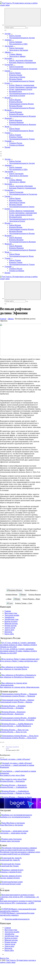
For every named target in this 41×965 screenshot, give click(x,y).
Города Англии (15, 36)
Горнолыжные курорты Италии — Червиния (17, 696)
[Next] (3, 742)
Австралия (9, 46)
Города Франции (15, 120)
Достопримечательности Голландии (23, 69)
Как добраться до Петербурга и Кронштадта (17, 677)
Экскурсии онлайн (12, 615)
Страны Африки (15, 54)
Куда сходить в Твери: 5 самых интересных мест (19, 661)
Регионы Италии (15, 106)
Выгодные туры (11, 613)
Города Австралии (16, 48)
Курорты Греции (15, 75)
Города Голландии (16, 67)
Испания (8, 110)
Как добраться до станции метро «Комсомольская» (20, 687)
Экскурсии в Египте (17, 95)
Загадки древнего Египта (10, 878)
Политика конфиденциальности (17, 919)
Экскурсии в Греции (17, 77)
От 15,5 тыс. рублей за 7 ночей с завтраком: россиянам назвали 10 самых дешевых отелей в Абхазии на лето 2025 (18, 651)
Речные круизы (11, 626)
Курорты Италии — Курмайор (12, 708)
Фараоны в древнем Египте (11, 872)
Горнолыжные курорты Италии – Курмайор (17, 720)
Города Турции (15, 135)
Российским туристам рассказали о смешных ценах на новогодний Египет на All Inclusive (20, 853)
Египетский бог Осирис (9, 866)
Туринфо (8, 141)
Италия (7, 98)
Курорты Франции (16, 122)
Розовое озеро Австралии (10, 841)
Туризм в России (15, 143)
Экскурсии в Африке (17, 56)
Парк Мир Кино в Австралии (11, 825)
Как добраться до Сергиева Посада (13, 669)
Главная (8, 611)
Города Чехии (14, 129)
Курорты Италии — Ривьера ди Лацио (15, 793)
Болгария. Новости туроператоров (22, 62)
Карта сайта (9, 634)
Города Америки (15, 42)
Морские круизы (11, 623)
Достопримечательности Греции (21, 81)
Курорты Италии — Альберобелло (13, 787)
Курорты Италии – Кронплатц (12, 714)
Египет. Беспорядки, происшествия (23, 87)
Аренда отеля (10, 628)
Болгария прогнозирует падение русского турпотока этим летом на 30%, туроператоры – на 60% (20, 902)
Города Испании (15, 112)
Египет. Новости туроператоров (21, 85)
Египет (7, 83)
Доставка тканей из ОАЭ (12, 750)
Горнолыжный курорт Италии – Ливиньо (16, 702)
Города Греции (15, 73)
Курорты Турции (15, 137)
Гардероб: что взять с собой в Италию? (15, 759)
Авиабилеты (9, 617)
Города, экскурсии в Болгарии (21, 60)
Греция (7, 71)
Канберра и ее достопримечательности (15, 817)
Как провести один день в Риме (12, 775)
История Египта (15, 91)
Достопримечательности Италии (22, 108)
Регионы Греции (15, 79)
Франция (8, 118)
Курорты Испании (16, 114)
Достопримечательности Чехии (21, 131)
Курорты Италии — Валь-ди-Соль (13, 732)
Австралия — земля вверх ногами (13, 833)
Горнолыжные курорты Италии (21, 104)
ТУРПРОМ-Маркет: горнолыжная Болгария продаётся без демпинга (17, 914)
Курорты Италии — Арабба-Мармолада (15, 726)
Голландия (9, 65)
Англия (7, 34)
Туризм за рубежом (16, 145)
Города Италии (15, 100)
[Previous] (1, 742)
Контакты (8, 632)
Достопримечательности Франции (22, 124)
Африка (8, 52)
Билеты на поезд (11, 621)
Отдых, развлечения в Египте (20, 89)
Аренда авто (9, 630)
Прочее (7, 147)
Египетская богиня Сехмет (10, 884)
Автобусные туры (11, 619)
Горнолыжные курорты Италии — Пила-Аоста (18, 738)
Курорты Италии (15, 102)
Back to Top (4, 958)
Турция (7, 133)
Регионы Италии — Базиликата (12, 781)
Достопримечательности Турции (22, 139)
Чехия (7, 126)
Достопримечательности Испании (22, 116)
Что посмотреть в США (18, 44)
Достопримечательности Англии (22, 38)
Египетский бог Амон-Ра (10, 860)
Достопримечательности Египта (21, 93)
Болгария (8, 58)
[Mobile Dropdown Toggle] (12, 34)
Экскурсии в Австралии (18, 50)
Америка (8, 40)
